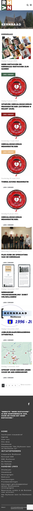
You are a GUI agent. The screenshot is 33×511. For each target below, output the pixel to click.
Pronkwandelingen (9, 482)
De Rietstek (6, 461)
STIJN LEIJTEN (19, 508)
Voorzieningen (7, 479)
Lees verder (8, 74)
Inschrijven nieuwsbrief (12, 434)
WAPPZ (12, 508)
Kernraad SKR (7, 457)
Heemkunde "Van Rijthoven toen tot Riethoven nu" (16, 447)
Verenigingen (7, 474)
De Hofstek (6, 464)
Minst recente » (26, 384)
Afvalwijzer (6, 470)
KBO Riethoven (8, 459)
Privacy (3, 507)
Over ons (5, 439)
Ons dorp (5, 442)
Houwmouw (6, 444)
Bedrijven (5, 477)
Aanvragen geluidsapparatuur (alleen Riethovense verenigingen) (14, 486)
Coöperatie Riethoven (11, 454)
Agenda (4, 437)
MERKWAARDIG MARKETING (23, 507)
